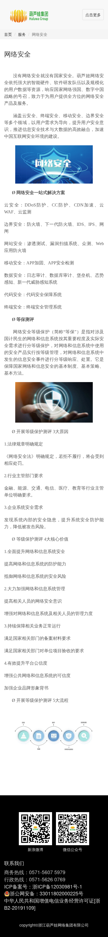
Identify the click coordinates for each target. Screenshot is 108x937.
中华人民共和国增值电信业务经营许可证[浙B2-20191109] (52, 904)
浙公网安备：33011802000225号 (46, 893)
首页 (8, 34)
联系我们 (14, 862)
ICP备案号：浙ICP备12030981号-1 (43, 886)
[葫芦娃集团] (29, 14)
